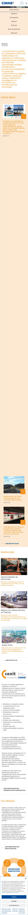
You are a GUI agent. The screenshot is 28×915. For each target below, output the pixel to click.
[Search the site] (22, 3)
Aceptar (14, 897)
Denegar (14, 901)
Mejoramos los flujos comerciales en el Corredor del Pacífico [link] (13, 498)
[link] (7, 3)
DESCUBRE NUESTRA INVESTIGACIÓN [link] (12, 848)
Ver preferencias (14, 905)
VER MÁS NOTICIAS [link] (12, 544)
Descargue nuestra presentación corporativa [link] (14, 789)
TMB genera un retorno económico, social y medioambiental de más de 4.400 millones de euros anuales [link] (14, 530)
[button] (25, 878)
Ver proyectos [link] (11, 660)
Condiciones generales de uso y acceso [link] (22, 910)
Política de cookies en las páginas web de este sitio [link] (6, 910)
